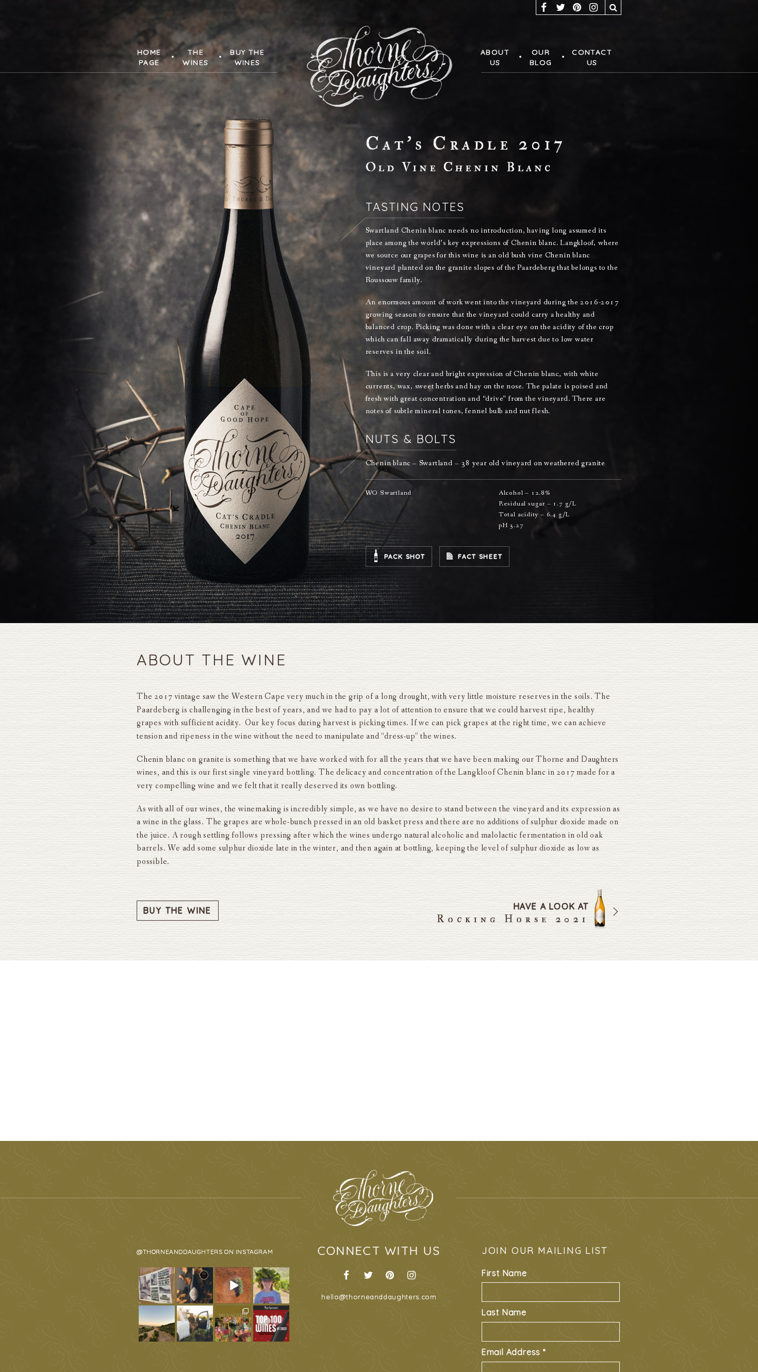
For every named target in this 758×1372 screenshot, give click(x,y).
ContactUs (587, 57)
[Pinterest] (577, 7)
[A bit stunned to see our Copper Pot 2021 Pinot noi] (271, 1323)
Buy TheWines (243, 57)
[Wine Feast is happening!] (157, 1285)
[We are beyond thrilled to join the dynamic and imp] (195, 1323)
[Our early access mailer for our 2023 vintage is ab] (233, 1285)
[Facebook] (544, 7)
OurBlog (538, 57)
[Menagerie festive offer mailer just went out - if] (233, 1323)
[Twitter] (560, 7)
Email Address (514, 1352)
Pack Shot (404, 556)
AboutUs (494, 57)
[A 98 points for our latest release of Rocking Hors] (195, 1285)
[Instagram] (593, 7)
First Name (504, 1273)
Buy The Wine (177, 910)
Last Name (504, 1312)
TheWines (194, 57)
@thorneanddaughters (179, 1251)
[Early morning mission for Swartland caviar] (157, 1323)
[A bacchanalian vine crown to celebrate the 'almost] (271, 1285)
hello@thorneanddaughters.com (378, 1297)
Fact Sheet (480, 556)
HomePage (148, 57)
